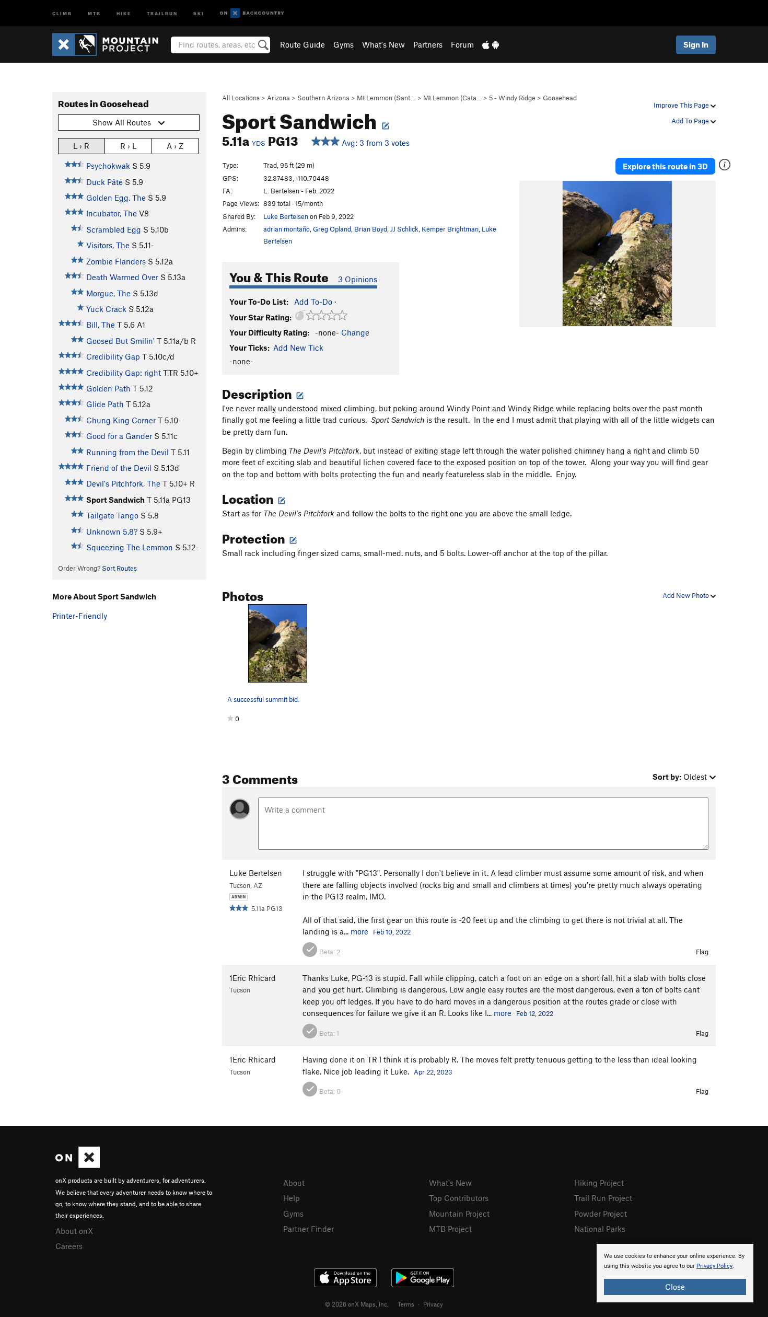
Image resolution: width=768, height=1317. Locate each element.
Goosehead (560, 98)
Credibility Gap (113, 356)
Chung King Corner (121, 420)
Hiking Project (599, 1182)
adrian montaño (286, 229)
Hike (124, 12)
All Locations (241, 98)
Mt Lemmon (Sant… (386, 98)
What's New (383, 44)
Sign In (695, 44)
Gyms (343, 44)
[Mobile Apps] (490, 44)
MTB (94, 12)
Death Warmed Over (122, 277)
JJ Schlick (404, 229)
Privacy (433, 1304)
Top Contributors (458, 1198)
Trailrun (162, 12)
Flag (702, 952)
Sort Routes (119, 568)
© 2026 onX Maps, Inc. (357, 1304)
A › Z (175, 146)
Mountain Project (459, 1213)
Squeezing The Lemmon (129, 547)
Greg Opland (332, 229)
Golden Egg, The (116, 197)
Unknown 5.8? (111, 531)
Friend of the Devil (119, 467)
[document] (675, 1273)
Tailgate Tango (112, 515)
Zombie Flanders (116, 261)
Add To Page (691, 121)
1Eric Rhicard (252, 978)
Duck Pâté (104, 182)
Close (675, 1286)
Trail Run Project (603, 1198)
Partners (428, 44)
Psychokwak (108, 165)
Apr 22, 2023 (433, 1072)
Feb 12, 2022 (534, 1013)
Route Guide (302, 44)
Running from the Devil (127, 452)
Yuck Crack (106, 309)
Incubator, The (111, 213)
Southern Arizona (323, 98)
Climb (62, 12)
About (294, 1182)
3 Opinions (357, 279)
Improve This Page (682, 105)
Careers (69, 1246)
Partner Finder (308, 1228)
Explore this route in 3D (665, 166)
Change (355, 332)
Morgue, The (108, 293)
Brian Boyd (370, 229)
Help (291, 1198)
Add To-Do (313, 301)
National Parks (599, 1228)
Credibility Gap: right (123, 372)
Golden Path (108, 388)
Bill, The (100, 324)
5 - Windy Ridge (512, 98)
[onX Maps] (77, 1165)
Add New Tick (298, 347)
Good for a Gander (119, 436)
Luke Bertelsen (285, 216)
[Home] (110, 44)
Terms (406, 1304)
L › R (81, 146)
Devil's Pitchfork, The (123, 483)
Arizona (278, 98)
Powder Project (600, 1213)
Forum (462, 44)
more (359, 931)
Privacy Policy (714, 1266)
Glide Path (105, 404)
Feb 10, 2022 (392, 932)
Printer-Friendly (79, 615)
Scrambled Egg (113, 229)
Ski (198, 12)
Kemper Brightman (450, 229)
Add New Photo (686, 595)
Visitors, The (108, 245)
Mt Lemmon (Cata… (452, 98)
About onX (74, 1230)
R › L (128, 146)
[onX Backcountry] (252, 13)
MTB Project (450, 1228)
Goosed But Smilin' (120, 340)
